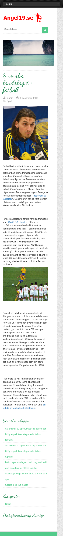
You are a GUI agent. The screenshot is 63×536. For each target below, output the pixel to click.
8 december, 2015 (29, 97)
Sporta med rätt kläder (16, 484)
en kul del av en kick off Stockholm (24, 406)
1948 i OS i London (17, 222)
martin (10, 97)
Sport (9, 101)
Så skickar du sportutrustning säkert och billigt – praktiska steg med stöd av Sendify (25, 434)
